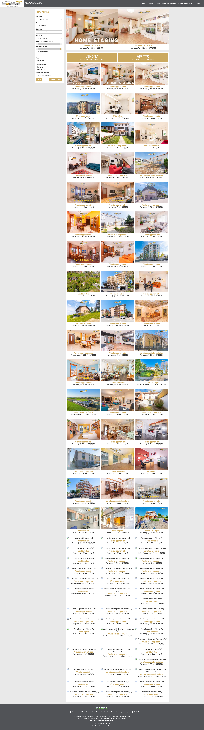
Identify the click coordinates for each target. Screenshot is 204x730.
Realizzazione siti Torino (104, 726)
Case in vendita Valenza (102, 723)
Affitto (81, 712)
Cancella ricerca (56, 80)
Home (67, 712)
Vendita (74, 712)
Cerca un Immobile (92, 712)
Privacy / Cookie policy (123, 712)
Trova (39, 80)
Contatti (136, 712)
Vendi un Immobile (107, 712)
